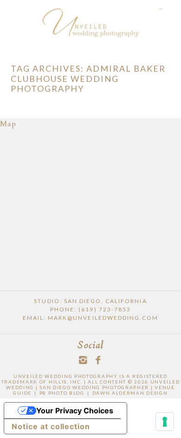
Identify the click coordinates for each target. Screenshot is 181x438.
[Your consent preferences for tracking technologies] (165, 422)
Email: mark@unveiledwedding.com (90, 317)
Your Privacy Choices (74, 410)
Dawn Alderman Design (130, 393)
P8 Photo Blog (61, 393)
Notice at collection (51, 426)
